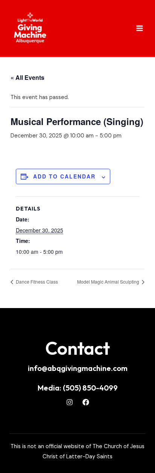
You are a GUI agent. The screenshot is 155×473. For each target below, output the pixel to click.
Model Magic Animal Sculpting (108, 281)
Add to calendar (64, 176)
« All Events (27, 77)
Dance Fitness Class (36, 281)
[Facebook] (85, 402)
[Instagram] (69, 402)
